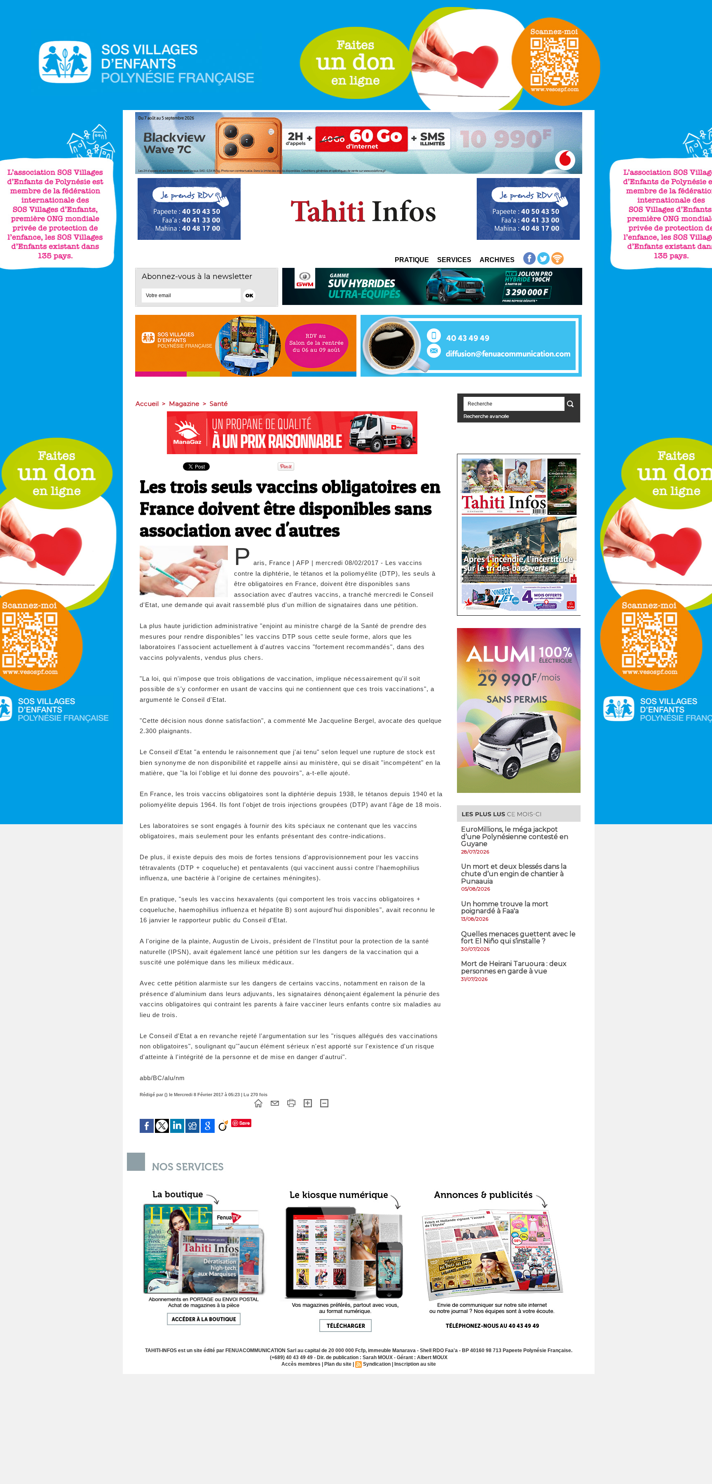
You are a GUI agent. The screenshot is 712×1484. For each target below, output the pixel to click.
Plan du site (337, 1364)
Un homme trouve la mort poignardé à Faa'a (504, 907)
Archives (497, 259)
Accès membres (301, 1364)
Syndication (377, 1364)
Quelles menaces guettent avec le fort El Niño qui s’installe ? (518, 937)
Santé (219, 404)
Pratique (412, 259)
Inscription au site (415, 1364)
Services (454, 259)
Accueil (147, 404)
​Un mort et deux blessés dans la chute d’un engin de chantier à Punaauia (514, 874)
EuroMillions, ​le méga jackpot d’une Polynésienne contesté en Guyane (514, 836)
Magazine (184, 404)
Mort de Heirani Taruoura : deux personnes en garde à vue (514, 967)
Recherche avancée (486, 416)
